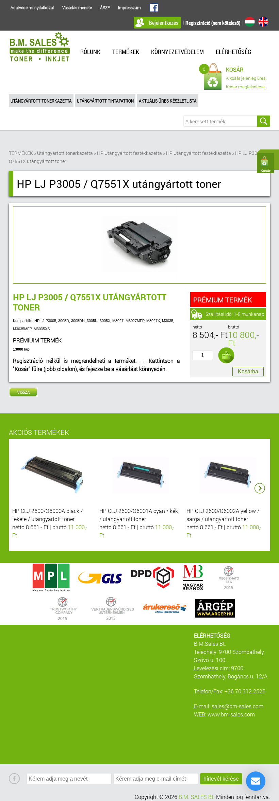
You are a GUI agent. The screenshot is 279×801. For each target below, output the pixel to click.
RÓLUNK (90, 52)
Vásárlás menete (77, 7)
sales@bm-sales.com (237, 706)
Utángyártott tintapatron (105, 100)
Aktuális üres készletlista (168, 100)
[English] (263, 22)
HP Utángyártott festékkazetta (129, 153)
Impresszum (129, 7)
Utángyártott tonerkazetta (41, 100)
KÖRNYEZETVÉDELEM (177, 52)
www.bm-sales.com (231, 714)
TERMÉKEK (125, 52)
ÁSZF (105, 7)
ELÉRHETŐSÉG (233, 52)
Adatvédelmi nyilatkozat (32, 7)
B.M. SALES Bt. (197, 796)
